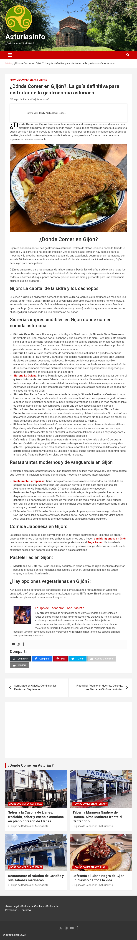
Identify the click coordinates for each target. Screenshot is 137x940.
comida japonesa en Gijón (110, 538)
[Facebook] (23, 644)
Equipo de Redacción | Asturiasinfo (30, 99)
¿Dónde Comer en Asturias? (31, 765)
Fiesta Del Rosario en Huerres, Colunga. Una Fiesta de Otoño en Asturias (100, 687)
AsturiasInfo (25, 37)
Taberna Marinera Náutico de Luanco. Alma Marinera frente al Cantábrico (97, 816)
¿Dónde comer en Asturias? (28, 79)
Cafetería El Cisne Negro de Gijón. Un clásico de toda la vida (98, 878)
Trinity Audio (45, 113)
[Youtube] (13, 644)
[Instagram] (18, 644)
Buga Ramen (95, 542)
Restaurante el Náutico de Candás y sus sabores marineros (36, 878)
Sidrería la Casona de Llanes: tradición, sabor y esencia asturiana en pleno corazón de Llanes (36, 816)
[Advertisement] (68, 730)
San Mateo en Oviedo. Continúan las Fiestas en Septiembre (35, 687)
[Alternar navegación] (10, 55)
